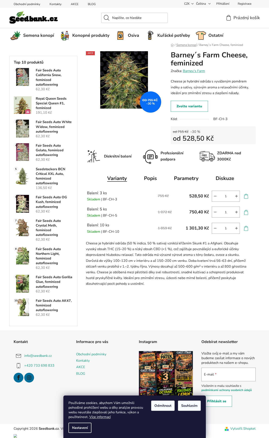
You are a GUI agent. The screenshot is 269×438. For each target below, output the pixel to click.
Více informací (100, 417)
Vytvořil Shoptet (243, 428)
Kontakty (55, 4)
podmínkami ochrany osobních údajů (226, 390)
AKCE (74, 4)
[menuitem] (33, 35)
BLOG (92, 4)
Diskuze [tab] (225, 178)
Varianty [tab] (117, 178)
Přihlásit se (216, 401)
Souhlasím (189, 405)
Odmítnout (162, 405)
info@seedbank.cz (38, 355)
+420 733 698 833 (39, 365)
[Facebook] (18, 378)
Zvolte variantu (189, 106)
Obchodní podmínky (27, 4)
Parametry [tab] (186, 178)
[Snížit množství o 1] (215, 196)
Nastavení (80, 427)
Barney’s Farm (194, 71)
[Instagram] (29, 378)
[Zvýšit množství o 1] (236, 196)
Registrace (244, 4)
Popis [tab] (150, 178)
